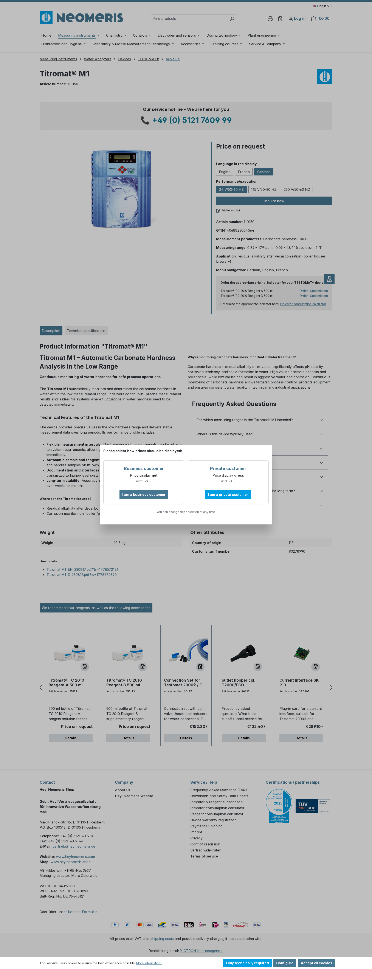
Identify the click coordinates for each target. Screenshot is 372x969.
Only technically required (247, 963)
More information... (149, 963)
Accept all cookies (316, 963)
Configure (284, 963)
